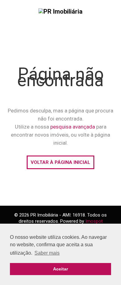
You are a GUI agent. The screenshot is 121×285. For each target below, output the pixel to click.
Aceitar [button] (60, 268)
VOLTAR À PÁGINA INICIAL (60, 162)
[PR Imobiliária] (60, 11)
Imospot (94, 221)
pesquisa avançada (72, 127)
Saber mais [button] (47, 253)
